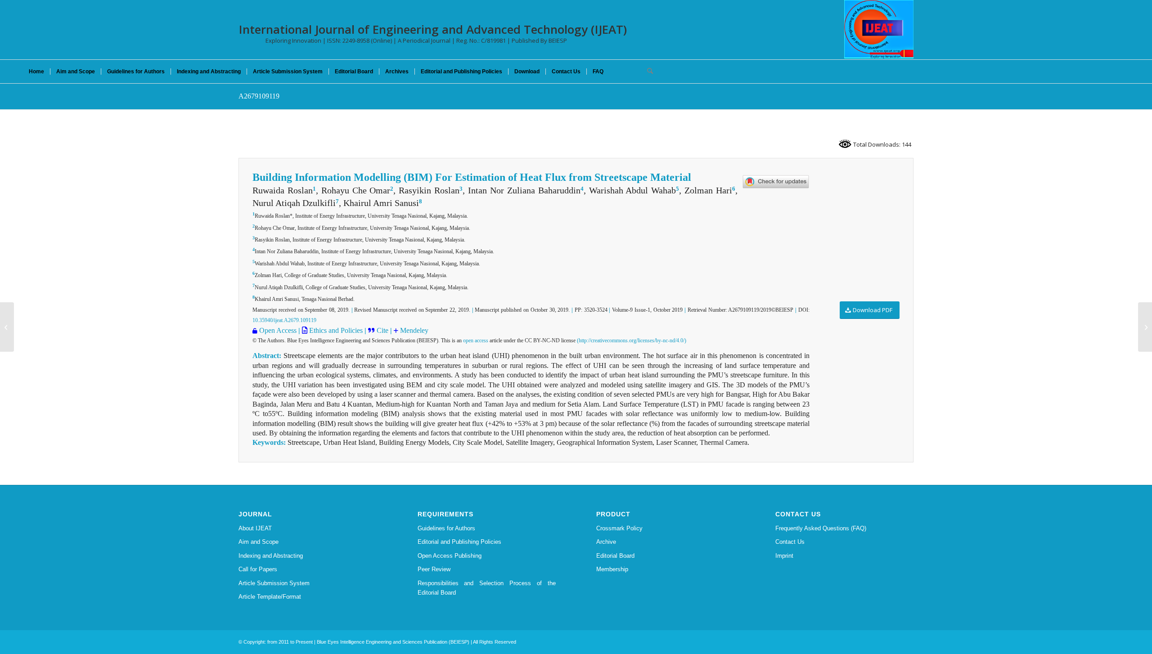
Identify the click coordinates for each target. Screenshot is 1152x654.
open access (475, 340)
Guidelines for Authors (446, 528)
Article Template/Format (269, 596)
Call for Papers (257, 569)
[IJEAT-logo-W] (879, 29)
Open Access (278, 330)
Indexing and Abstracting (270, 555)
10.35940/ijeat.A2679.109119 (284, 320)
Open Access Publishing (450, 555)
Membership (612, 569)
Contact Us (790, 541)
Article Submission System (274, 583)
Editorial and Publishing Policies (459, 541)
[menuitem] (36, 71)
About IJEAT (255, 528)
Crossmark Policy (619, 528)
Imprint (784, 555)
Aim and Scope (258, 541)
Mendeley (414, 330)
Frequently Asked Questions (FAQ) (820, 528)
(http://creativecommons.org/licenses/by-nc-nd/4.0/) (631, 340)
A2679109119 (258, 96)
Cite (383, 330)
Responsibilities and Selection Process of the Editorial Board (487, 588)
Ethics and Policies (335, 330)
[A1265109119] (7, 327)
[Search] (647, 71)
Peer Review (434, 569)
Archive (606, 541)
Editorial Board (615, 555)
